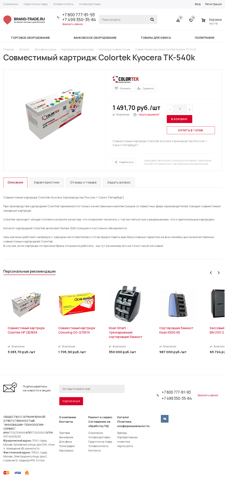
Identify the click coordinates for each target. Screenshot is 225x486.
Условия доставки (99, 437)
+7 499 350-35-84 (79, 19)
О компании (67, 417)
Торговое (64, 433)
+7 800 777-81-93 (78, 15)
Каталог (123, 417)
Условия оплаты (98, 446)
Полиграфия (67, 446)
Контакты (66, 422)
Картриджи (66, 450)
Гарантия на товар (100, 442)
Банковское (66, 437)
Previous (211, 273)
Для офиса (65, 442)
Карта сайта (125, 446)
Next (218, 273)
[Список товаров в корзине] (212, 22)
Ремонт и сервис (100, 417)
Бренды (122, 433)
